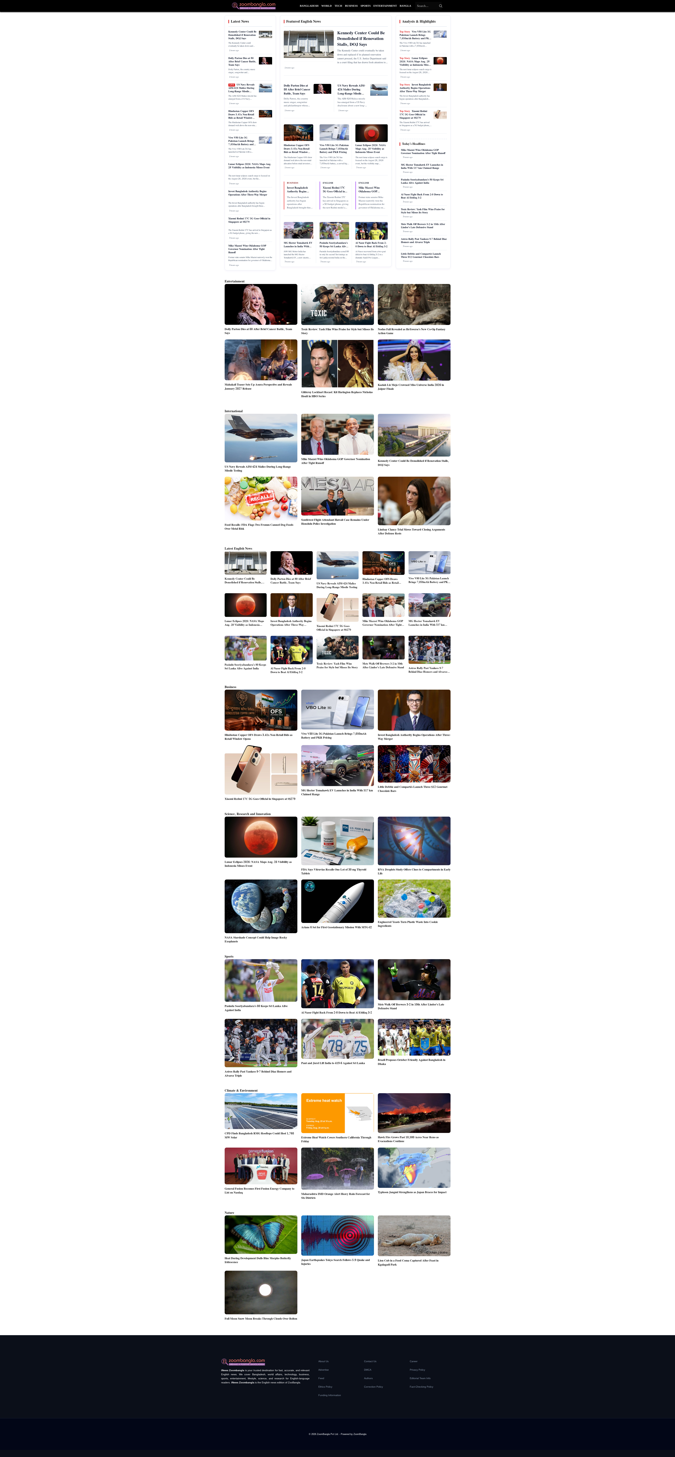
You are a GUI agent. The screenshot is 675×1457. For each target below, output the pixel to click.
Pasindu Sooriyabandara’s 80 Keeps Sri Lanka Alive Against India (334, 246)
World (326, 5)
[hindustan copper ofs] (265, 117)
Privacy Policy (417, 1369)
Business (351, 5)
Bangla (405, 5)
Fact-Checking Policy (421, 1386)
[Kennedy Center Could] (265, 37)
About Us (323, 1361)
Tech (338, 5)
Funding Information (329, 1395)
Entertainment (385, 5)
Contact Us (370, 1361)
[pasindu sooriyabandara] (334, 239)
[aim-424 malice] (265, 92)
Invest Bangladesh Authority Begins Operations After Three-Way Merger (247, 193)
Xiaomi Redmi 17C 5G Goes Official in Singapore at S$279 (249, 220)
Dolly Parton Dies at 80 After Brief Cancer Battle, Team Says (242, 61)
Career (414, 1361)
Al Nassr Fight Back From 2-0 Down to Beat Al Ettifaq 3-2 (371, 244)
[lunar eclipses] (440, 64)
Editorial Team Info (420, 1378)
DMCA (367, 1369)
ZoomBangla (359, 1434)
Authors (368, 1378)
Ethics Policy (325, 1386)
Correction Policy (373, 1386)
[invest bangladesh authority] (440, 90)
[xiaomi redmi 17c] (440, 118)
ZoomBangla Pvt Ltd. (328, 1434)
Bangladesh (309, 5)
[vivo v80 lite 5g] (265, 143)
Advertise (323, 1369)
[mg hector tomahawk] (298, 238)
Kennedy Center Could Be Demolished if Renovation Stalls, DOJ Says (242, 35)
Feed (321, 1378)
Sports (366, 5)
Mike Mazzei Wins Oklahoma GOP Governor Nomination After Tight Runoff (247, 249)
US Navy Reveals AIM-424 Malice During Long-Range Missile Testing (241, 90)
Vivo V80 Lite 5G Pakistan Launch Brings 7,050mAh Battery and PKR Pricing (241, 143)
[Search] (441, 6)
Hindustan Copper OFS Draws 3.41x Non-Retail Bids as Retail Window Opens (241, 116)
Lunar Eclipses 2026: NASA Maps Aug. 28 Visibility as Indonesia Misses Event (249, 166)
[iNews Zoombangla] (254, 5)
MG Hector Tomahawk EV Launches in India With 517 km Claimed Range (298, 246)
